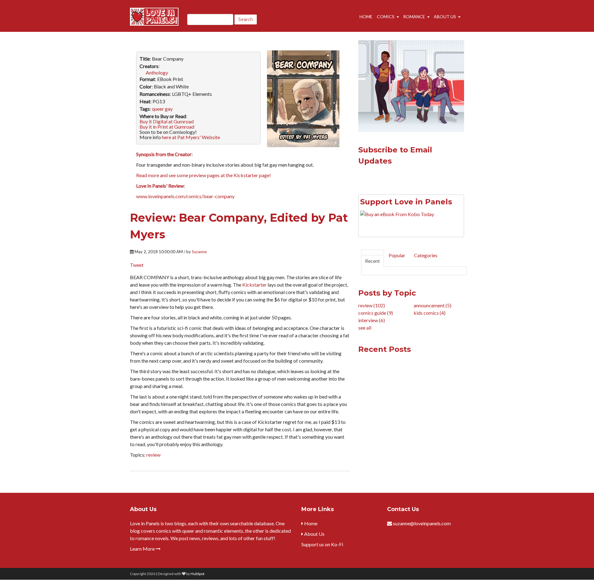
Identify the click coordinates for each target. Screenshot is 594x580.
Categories (425, 255)
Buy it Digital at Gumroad (167, 121)
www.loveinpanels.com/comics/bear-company (185, 196)
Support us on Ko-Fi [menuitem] (322, 544)
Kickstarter (254, 285)
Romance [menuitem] (414, 16)
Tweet (137, 265)
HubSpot (197, 573)
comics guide (375, 313)
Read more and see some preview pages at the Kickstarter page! (203, 175)
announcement (432, 305)
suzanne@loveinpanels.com (422, 523)
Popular (397, 255)
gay (169, 109)
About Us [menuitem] (445, 16)
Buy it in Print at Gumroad (167, 127)
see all (364, 328)
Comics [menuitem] (385, 16)
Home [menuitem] (365, 16)
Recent (372, 261)
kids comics (430, 313)
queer (158, 109)
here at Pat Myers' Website (191, 137)
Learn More (143, 549)
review (153, 455)
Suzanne (199, 251)
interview (371, 320)
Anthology (157, 72)
